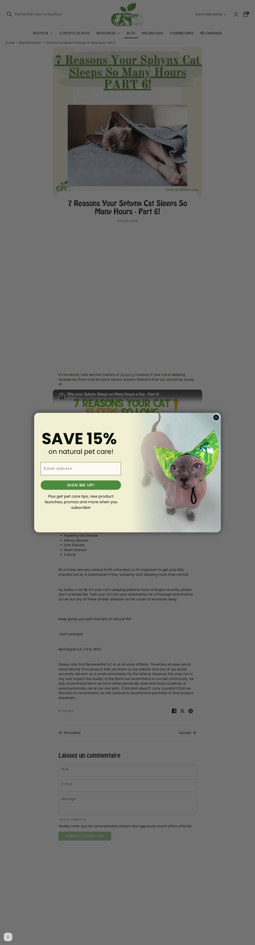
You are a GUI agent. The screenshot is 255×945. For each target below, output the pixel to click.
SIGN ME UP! (81, 485)
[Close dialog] (216, 417)
